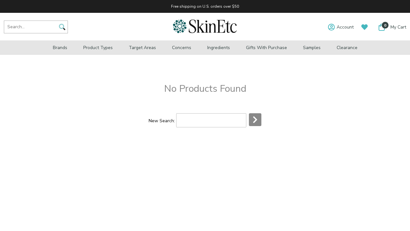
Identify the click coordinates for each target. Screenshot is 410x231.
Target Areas (142, 48)
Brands (60, 48)
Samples (312, 48)
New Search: (162, 121)
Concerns (181, 48)
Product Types (98, 48)
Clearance (347, 48)
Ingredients (218, 48)
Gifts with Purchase (266, 48)
